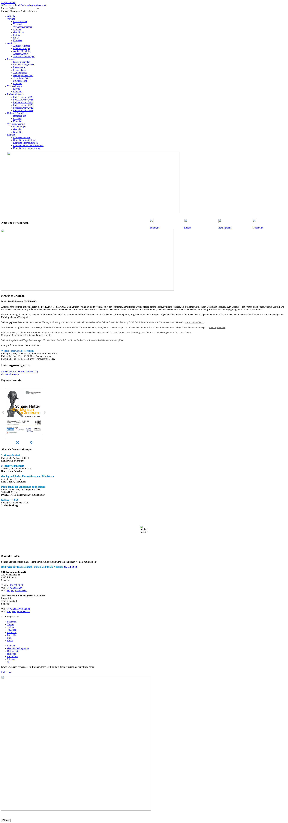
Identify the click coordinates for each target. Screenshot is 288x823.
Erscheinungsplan (21, 62)
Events (16, 89)
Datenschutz (13, 651)
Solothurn (154, 227)
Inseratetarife (19, 67)
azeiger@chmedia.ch (17, 590)
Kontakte (17, 40)
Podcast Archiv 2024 (23, 102)
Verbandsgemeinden (22, 27)
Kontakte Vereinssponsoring (26, 148)
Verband (11, 19)
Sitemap (11, 659)
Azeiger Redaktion (22, 51)
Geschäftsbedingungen (18, 648)
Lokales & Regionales (23, 64)
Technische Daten (21, 78)
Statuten (17, 29)
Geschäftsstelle (20, 21)
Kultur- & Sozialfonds (17, 113)
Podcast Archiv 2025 (23, 99)
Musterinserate (20, 81)
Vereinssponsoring (16, 124)
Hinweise (11, 653)
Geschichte (18, 32)
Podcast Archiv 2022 (23, 107)
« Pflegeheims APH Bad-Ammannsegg (19, 371)
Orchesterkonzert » (10, 374)
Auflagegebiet (20, 72)
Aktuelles (11, 16)
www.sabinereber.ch (194, 322)
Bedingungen (19, 116)
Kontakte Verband (21, 137)
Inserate (11, 59)
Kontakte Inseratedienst (24, 140)
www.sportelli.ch (217, 327)
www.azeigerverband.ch (18, 609)
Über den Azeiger (21, 48)
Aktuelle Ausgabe (21, 45)
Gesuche (17, 118)
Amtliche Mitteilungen (23, 56)
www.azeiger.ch (14, 588)
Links (16, 37)
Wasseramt (258, 227)
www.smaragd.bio (114, 340)
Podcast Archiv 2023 (23, 105)
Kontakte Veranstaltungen (25, 143)
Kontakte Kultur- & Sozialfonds (28, 145)
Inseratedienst (19, 70)
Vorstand (17, 24)
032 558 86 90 (70, 567)
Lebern (187, 227)
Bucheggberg (224, 227)
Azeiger (11, 43)
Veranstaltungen (14, 86)
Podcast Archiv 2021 (23, 110)
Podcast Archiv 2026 (23, 97)
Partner (16, 35)
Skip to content (8, 2)
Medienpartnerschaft (23, 75)
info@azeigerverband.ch (18, 611)
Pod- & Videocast (15, 94)
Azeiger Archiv (20, 54)
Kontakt (11, 134)
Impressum (12, 656)
